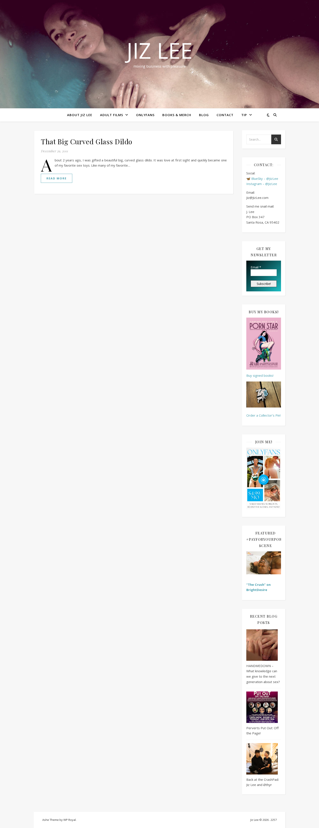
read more (56, 178)
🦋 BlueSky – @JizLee (262, 178)
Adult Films (111, 115)
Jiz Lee (159, 50)
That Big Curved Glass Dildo (86, 141)
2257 (274, 820)
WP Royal (69, 820)
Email (256, 267)
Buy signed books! (259, 375)
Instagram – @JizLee (261, 184)
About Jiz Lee (79, 115)
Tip (244, 115)
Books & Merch (176, 115)
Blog (204, 115)
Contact (225, 115)
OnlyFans (145, 115)
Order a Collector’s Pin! (263, 415)
